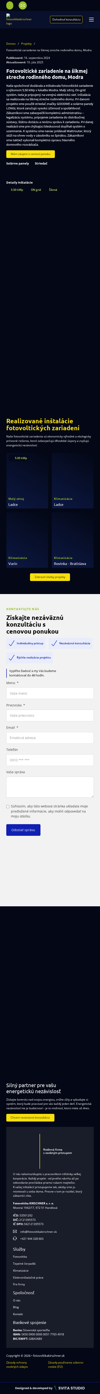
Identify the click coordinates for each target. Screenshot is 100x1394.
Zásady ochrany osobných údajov (17, 1364)
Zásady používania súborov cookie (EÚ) (65, 1364)
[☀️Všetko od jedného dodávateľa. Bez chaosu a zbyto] (25, 978)
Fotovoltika (20, 1257)
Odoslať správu (23, 830)
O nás (16, 1300)
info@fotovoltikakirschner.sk (38, 1232)
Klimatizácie (21, 1271)
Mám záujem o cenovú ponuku (30, 154)
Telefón (12, 749)
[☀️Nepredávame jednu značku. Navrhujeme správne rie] (25, 943)
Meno (10, 683)
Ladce (13, 504)
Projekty (26, 44)
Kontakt (18, 1314)
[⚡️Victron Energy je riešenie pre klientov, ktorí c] (25, 1048)
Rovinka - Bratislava (70, 563)
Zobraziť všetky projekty (50, 577)
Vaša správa (15, 772)
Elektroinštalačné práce (28, 1278)
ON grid (36, 190)
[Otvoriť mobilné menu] (91, 19)
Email (10, 727)
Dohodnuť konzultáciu (66, 19)
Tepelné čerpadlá (24, 1264)
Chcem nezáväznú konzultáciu (30, 1117)
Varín (12, 563)
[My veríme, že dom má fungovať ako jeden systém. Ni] (75, 1048)
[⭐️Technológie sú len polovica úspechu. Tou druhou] (75, 978)
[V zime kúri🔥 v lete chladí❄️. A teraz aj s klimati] (75, 1013)
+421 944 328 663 (31, 1239)
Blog (16, 1307)
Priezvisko (14, 705)
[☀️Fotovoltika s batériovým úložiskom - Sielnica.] (75, 943)
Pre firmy (19, 1284)
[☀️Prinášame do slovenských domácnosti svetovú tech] (25, 1013)
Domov (11, 44)
